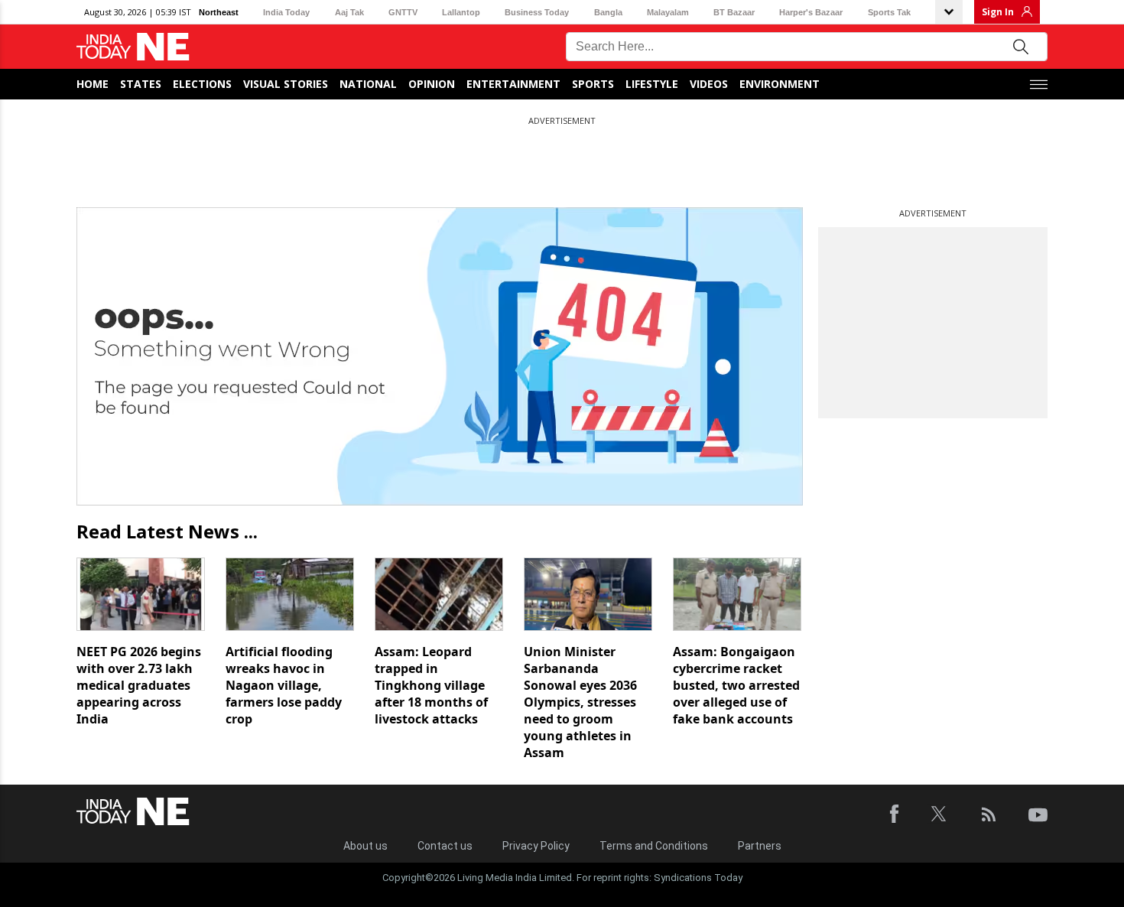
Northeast (219, 12)
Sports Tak (889, 12)
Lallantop (461, 12)
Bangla (608, 12)
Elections (202, 83)
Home (92, 83)
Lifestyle (651, 83)
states (140, 83)
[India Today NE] (133, 47)
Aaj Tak (349, 12)
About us (365, 846)
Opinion (431, 83)
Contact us (445, 846)
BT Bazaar (734, 12)
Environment (779, 83)
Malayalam (668, 12)
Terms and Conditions (653, 846)
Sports (593, 83)
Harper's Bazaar (811, 12)
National (368, 83)
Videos (709, 83)
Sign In (998, 11)
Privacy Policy (536, 846)
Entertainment (513, 83)
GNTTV (402, 12)
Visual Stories (285, 83)
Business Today (537, 12)
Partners (759, 846)
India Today (286, 12)
